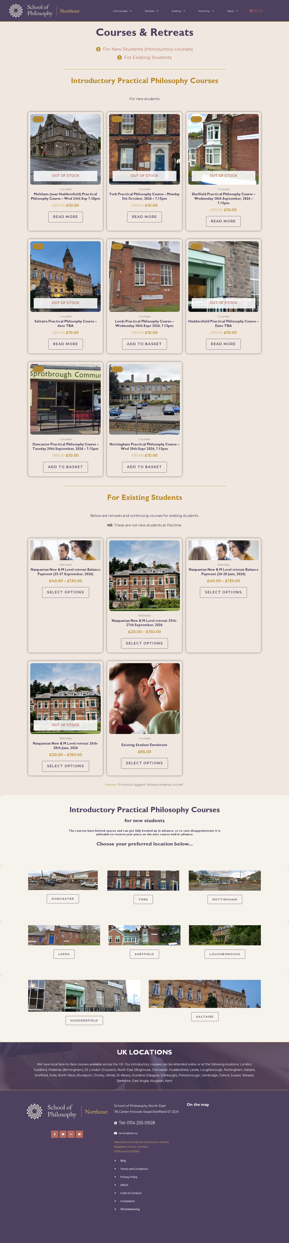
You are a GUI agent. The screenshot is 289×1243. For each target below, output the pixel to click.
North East (125, 1070)
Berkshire (124, 1081)
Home (110, 785)
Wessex (248, 1075)
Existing (176, 11)
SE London (92, 1070)
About (230, 11)
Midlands (55, 1070)
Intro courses (120, 11)
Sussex (236, 1075)
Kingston (157, 1081)
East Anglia (140, 1081)
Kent (168, 1081)
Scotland (138, 1075)
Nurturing (204, 11)
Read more (65, 217)
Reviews (149, 11)
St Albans (123, 1075)
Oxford (224, 1075)
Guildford (40, 1070)
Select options (65, 592)
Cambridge (209, 1075)
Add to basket (144, 344)
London (245, 1064)
